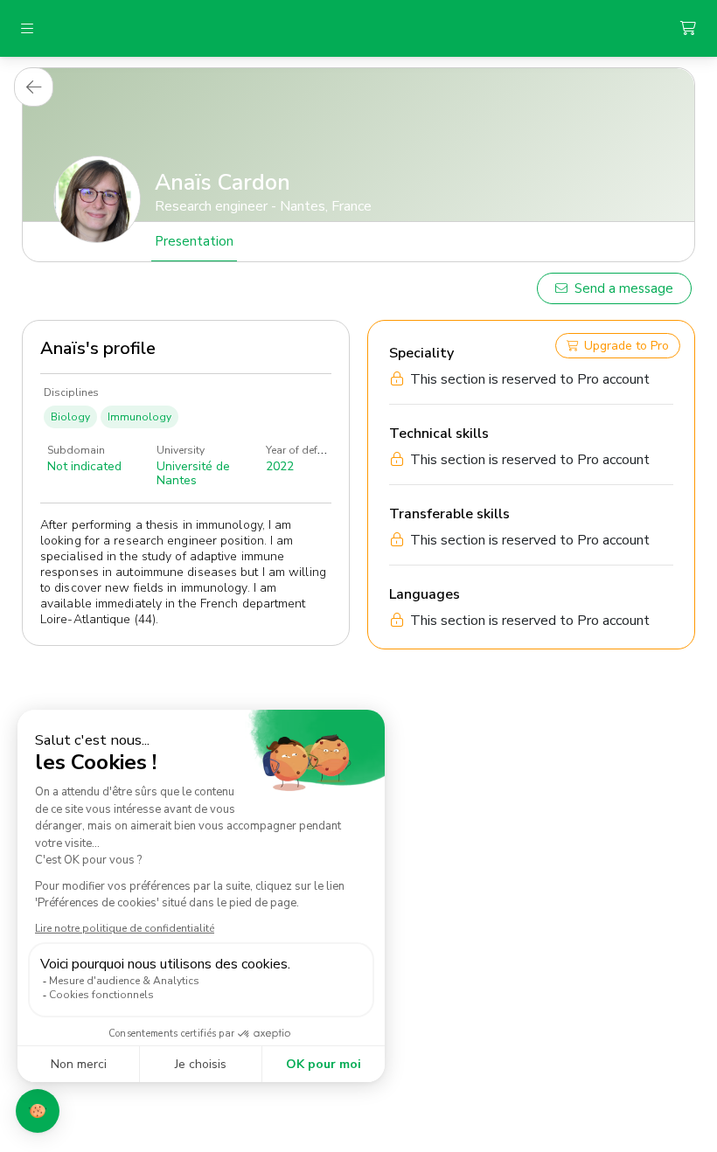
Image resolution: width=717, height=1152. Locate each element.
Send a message (623, 288)
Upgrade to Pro (626, 345)
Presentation (194, 241)
